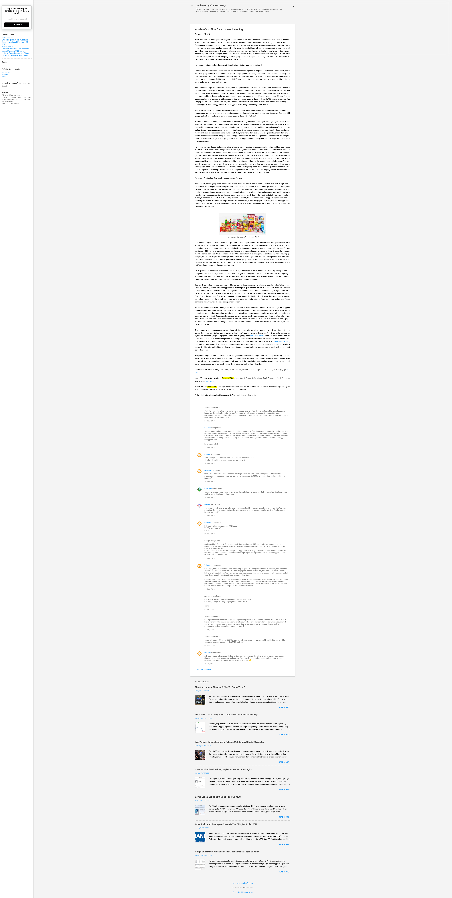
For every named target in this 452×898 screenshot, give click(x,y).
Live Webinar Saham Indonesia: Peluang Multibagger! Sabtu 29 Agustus (229, 742)
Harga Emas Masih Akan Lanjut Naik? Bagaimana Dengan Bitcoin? (227, 851)
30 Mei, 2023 (209, 664)
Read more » (284, 707)
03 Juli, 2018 (209, 609)
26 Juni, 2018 (209, 463)
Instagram (6, 72)
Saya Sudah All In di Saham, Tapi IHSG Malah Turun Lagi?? (223, 769)
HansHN (207, 652)
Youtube (5, 74)
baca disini (210, 381)
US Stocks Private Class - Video (15, 55)
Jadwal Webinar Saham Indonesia (16, 49)
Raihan (207, 454)
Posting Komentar (204, 669)
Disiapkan (208, 488)
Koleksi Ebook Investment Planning (16, 53)
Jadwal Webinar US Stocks (13, 51)
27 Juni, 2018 (209, 516)
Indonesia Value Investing (210, 5)
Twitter (5, 76)
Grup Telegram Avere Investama (15, 40)
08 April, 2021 (209, 646)
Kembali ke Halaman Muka (243, 892)
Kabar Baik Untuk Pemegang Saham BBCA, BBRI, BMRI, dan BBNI (226, 824)
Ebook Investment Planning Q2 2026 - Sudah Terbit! (220, 687)
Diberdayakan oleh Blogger (243, 883)
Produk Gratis (7, 46)
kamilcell (207, 470)
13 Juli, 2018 (209, 630)
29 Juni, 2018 (209, 534)
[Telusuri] (293, 6)
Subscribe (17, 25)
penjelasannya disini (281, 341)
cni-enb (207, 504)
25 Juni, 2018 (209, 421)
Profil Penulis (7, 37)
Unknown (208, 522)
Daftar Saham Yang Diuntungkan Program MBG (218, 797)
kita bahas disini (256, 336)
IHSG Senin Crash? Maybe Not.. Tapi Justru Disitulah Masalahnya (226, 714)
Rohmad (207, 428)
